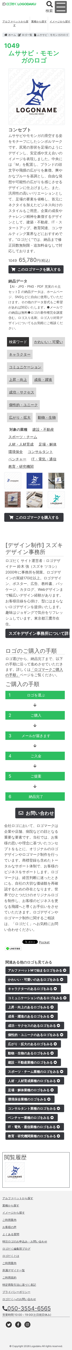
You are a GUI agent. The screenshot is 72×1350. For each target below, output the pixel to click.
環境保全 (15, 452)
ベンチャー (17, 459)
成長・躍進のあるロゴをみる (29, 1016)
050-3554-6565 (29, 1308)
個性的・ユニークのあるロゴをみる (34, 1035)
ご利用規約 (9, 1277)
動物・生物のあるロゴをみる (29, 1053)
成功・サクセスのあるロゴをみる (32, 1026)
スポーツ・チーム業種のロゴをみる (34, 1072)
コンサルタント (40, 452)
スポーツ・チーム (22, 437)
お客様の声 (9, 1227)
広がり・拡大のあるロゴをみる (31, 1044)
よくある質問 (10, 1234)
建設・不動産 (43, 429)
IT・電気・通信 (43, 459)
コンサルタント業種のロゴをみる (32, 1108)
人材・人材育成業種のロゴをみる (32, 1081)
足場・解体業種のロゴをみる (29, 1090)
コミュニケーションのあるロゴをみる (35, 998)
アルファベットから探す (15, 23)
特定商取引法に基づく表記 (19, 1284)
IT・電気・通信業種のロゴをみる (32, 1127)
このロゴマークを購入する (39, 269)
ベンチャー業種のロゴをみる (29, 1118)
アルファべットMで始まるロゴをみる (35, 970)
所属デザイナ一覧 (13, 1270)
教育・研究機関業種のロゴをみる (32, 1136)
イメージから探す (60, 21)
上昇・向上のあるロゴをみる (29, 1007)
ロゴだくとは (10, 1256)
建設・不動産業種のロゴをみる (31, 1062)
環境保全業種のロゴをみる (27, 1099)
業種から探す (39, 21)
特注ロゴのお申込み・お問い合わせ (24, 1241)
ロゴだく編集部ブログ (16, 1248)
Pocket (44, 942)
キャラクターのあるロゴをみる (31, 989)
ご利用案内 (9, 1219)
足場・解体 (48, 444)
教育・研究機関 (21, 466)
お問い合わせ (39, 813)
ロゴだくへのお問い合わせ (19, 1299)
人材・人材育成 (21, 444)
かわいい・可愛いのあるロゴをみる (34, 979)
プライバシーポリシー (16, 1292)
